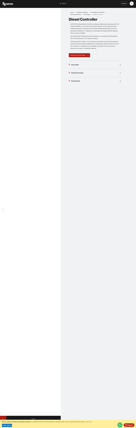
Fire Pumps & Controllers (98, 12)
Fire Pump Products (75, 14)
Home (72, 12)
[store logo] (24, 4)
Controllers (87, 14)
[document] (68, 424)
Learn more (88, 421)
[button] (3, 209)
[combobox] (69, 3)
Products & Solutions (82, 12)
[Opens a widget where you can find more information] (129, 425)
